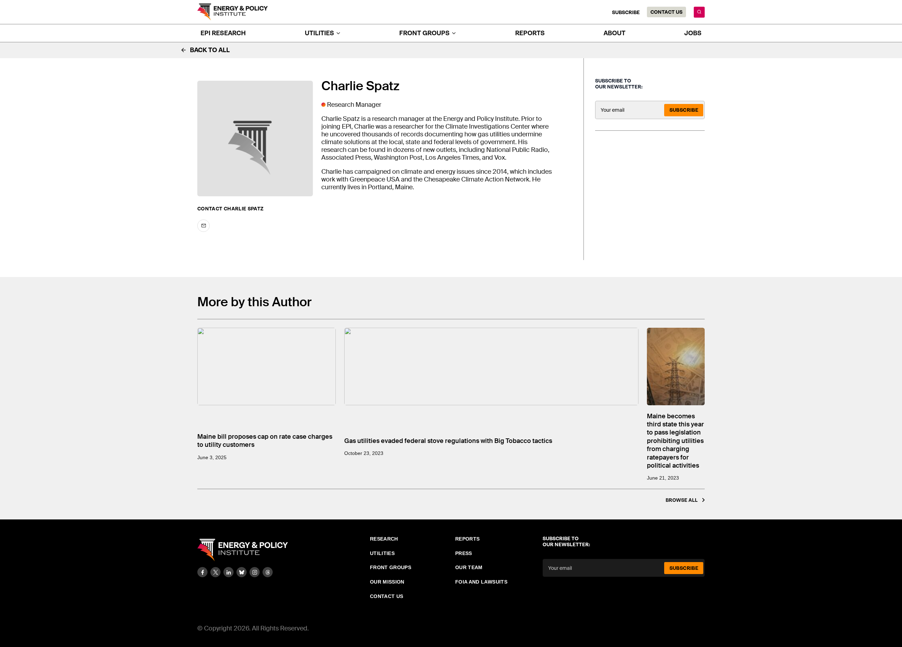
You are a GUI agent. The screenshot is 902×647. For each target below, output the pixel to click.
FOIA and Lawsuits (481, 582)
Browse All (682, 500)
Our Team (469, 567)
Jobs (693, 33)
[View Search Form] (699, 12)
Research (384, 539)
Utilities (382, 553)
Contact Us (666, 12)
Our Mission (387, 582)
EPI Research (223, 33)
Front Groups (390, 567)
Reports (530, 33)
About (614, 33)
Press (463, 553)
